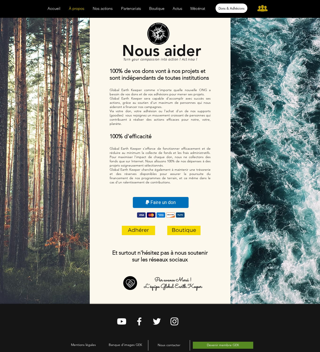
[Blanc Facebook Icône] (139, 321)
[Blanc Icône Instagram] (174, 321)
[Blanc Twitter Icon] (157, 321)
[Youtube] (121, 321)
